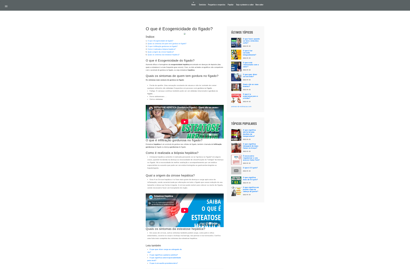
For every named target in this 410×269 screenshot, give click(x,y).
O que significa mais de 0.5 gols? (250, 178)
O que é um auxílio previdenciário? (164, 263)
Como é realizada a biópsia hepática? (162, 49)
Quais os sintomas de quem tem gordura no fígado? (167, 43)
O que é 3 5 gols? (250, 168)
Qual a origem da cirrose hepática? (161, 52)
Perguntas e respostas (216, 4)
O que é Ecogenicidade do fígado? (160, 41)
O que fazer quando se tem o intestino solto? (251, 41)
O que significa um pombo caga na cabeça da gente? (251, 189)
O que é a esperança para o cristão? (250, 96)
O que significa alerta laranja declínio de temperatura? (249, 133)
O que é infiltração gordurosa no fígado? (163, 46)
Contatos (202, 4)
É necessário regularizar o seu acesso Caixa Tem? (251, 158)
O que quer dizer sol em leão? (250, 75)
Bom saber (260, 4)
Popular (231, 4)
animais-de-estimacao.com (241, 106)
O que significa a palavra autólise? (164, 255)
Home (193, 4)
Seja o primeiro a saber (245, 4)
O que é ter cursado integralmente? (249, 53)
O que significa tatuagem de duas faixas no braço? (250, 146)
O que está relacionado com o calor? (251, 65)
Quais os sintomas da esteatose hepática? (163, 55)
